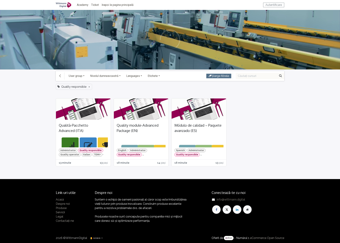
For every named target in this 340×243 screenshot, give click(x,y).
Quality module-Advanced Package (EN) (137, 128)
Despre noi (63, 203)
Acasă (60, 199)
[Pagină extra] (247, 209)
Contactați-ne (65, 220)
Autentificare (273, 5)
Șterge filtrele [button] (220, 76)
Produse (61, 208)
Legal (59, 216)
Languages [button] (133, 76)
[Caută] (280, 76)
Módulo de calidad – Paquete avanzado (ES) (198, 128)
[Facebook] (216, 209)
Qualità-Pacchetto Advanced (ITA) (73, 128)
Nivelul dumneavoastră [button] (104, 76)
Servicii (60, 212)
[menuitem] (82, 5)
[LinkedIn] (237, 209)
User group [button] (75, 76)
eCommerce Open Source (267, 238)
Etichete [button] (153, 76)
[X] (227, 209)
